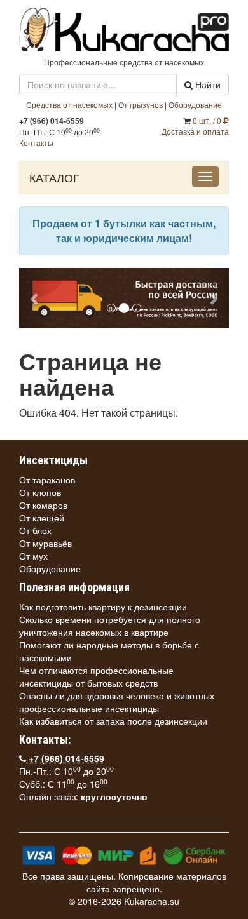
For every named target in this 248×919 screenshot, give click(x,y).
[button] (35, 298)
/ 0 (208, 120)
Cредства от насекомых (69, 104)
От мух (33, 555)
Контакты (36, 142)
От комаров (43, 505)
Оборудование (195, 104)
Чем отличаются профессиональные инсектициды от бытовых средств (96, 676)
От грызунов (140, 104)
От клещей (41, 517)
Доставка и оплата (195, 131)
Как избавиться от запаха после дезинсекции (113, 720)
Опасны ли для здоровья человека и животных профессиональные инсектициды (116, 701)
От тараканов (47, 479)
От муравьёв (45, 543)
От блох (35, 530)
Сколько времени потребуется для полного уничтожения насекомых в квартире (109, 625)
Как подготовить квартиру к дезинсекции (103, 606)
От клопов (40, 492)
